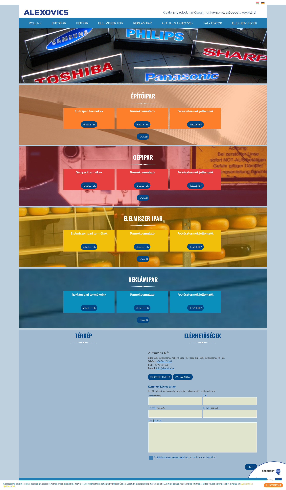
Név (154, 395)
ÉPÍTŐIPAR (58, 23)
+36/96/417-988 (164, 361)
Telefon (156, 408)
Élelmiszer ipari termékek (89, 233)
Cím (205, 395)
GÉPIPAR (82, 23)
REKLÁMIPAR (142, 23)
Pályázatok (212, 23)
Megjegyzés (155, 420)
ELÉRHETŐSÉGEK (244, 23)
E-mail (210, 408)
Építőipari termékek (89, 111)
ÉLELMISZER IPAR (110, 23)
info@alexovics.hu (165, 368)
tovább (143, 136)
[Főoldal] (46, 12)
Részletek (89, 124)
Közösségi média (160, 377)
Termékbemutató (142, 111)
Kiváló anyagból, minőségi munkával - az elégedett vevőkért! (209, 12)
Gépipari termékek (89, 172)
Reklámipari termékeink (89, 294)
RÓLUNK (35, 23)
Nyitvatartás (182, 377)
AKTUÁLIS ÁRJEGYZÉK (177, 23)
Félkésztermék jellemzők (195, 111)
